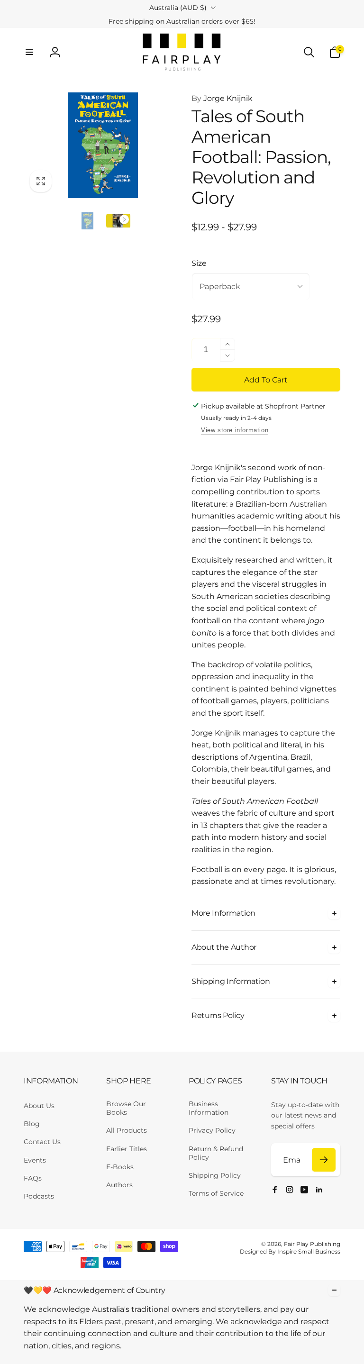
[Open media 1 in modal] (103, 145)
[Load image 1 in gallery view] (87, 221)
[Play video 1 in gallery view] (118, 221)
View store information (234, 430)
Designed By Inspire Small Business (290, 1251)
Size (199, 263)
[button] (29, 52)
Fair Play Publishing (312, 1243)
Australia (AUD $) (178, 7)
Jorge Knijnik (222, 98)
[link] (182, 21)
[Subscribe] (324, 1160)
